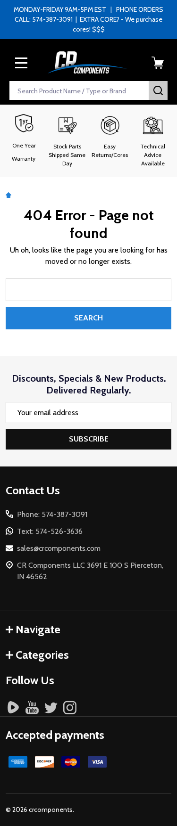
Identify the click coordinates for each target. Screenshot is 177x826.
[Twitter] (51, 707)
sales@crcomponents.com (59, 548)
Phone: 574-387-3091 (52, 514)
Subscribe (89, 438)
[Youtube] (32, 707)
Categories (42, 655)
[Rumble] (13, 707)
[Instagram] (69, 707)
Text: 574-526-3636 (50, 531)
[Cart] (158, 63)
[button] (67, 141)
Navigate (38, 629)
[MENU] (21, 63)
